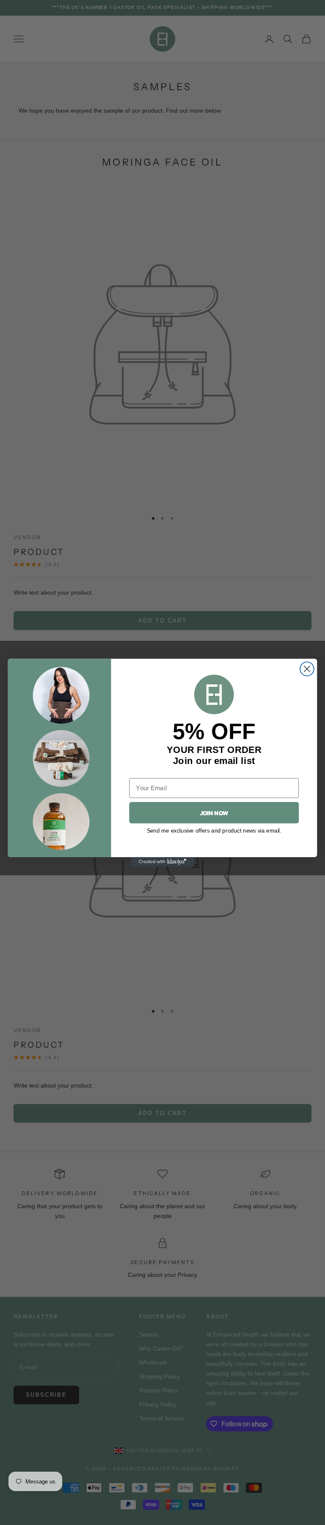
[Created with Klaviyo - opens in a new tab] (162, 861)
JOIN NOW (214, 812)
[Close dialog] (307, 669)
